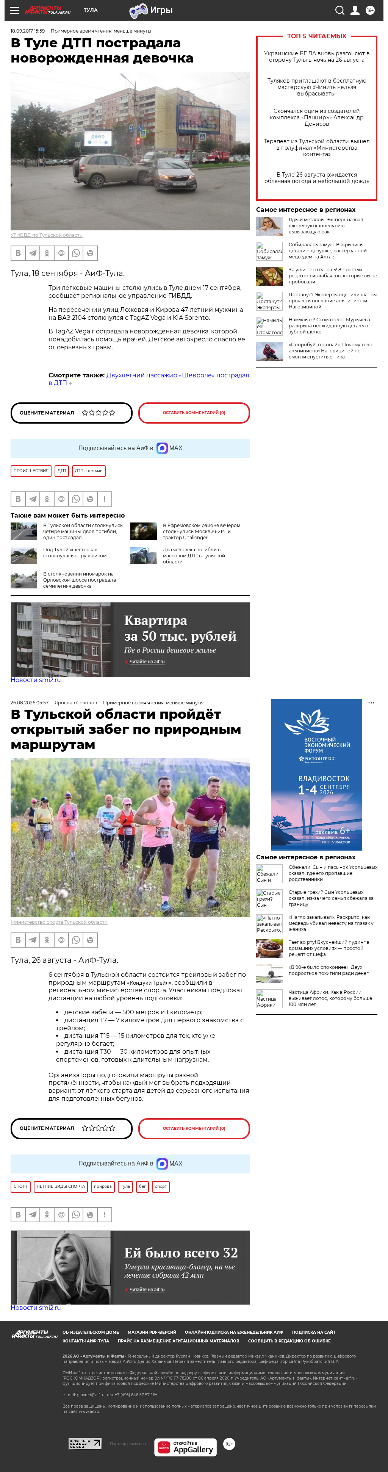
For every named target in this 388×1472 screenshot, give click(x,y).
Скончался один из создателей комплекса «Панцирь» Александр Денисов (317, 117)
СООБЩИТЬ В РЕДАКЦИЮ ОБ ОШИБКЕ (289, 1341)
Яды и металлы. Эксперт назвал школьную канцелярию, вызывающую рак (326, 226)
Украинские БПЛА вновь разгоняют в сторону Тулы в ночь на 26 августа (317, 56)
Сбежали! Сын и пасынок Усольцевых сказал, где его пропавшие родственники (333, 873)
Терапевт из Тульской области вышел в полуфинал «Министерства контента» (317, 148)
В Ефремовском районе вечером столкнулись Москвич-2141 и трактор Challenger (201, 531)
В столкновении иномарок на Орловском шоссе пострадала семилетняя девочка (79, 580)
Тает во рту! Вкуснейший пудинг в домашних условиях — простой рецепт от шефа (329, 948)
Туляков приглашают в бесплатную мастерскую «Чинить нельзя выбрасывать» (317, 87)
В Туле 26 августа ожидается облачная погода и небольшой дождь (316, 178)
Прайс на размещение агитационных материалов (178, 1341)
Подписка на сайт (313, 1332)
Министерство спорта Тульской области (59, 922)
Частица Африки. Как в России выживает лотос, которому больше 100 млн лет (330, 998)
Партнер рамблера (128, 1443)
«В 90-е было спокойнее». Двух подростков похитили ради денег (329, 970)
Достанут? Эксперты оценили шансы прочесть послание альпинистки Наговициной (333, 301)
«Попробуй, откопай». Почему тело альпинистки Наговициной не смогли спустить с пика (330, 351)
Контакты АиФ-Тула (86, 1341)
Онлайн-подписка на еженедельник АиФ (234, 1332)
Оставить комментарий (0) (194, 412)
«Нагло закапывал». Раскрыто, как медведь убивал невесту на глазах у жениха (331, 923)
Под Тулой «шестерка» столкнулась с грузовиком (74, 552)
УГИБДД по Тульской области (47, 235)
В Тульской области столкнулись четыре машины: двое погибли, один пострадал (83, 531)
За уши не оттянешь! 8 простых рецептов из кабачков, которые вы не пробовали (333, 276)
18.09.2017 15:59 (28, 31)
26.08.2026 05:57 (29, 702)
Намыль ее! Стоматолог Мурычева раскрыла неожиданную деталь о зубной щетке (329, 326)
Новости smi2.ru (36, 680)
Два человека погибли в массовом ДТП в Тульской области (194, 556)
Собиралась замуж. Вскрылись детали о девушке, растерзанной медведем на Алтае (328, 251)
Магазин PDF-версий (152, 1332)
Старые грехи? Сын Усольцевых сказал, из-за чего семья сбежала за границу (331, 898)
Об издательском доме (91, 1332)
